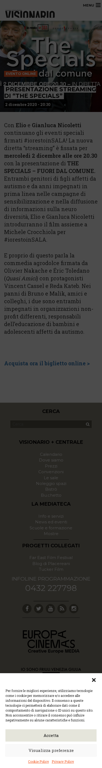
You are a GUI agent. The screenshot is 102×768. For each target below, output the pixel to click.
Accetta (51, 735)
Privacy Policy (63, 761)
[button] (94, 680)
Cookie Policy (38, 761)
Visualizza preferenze (51, 750)
